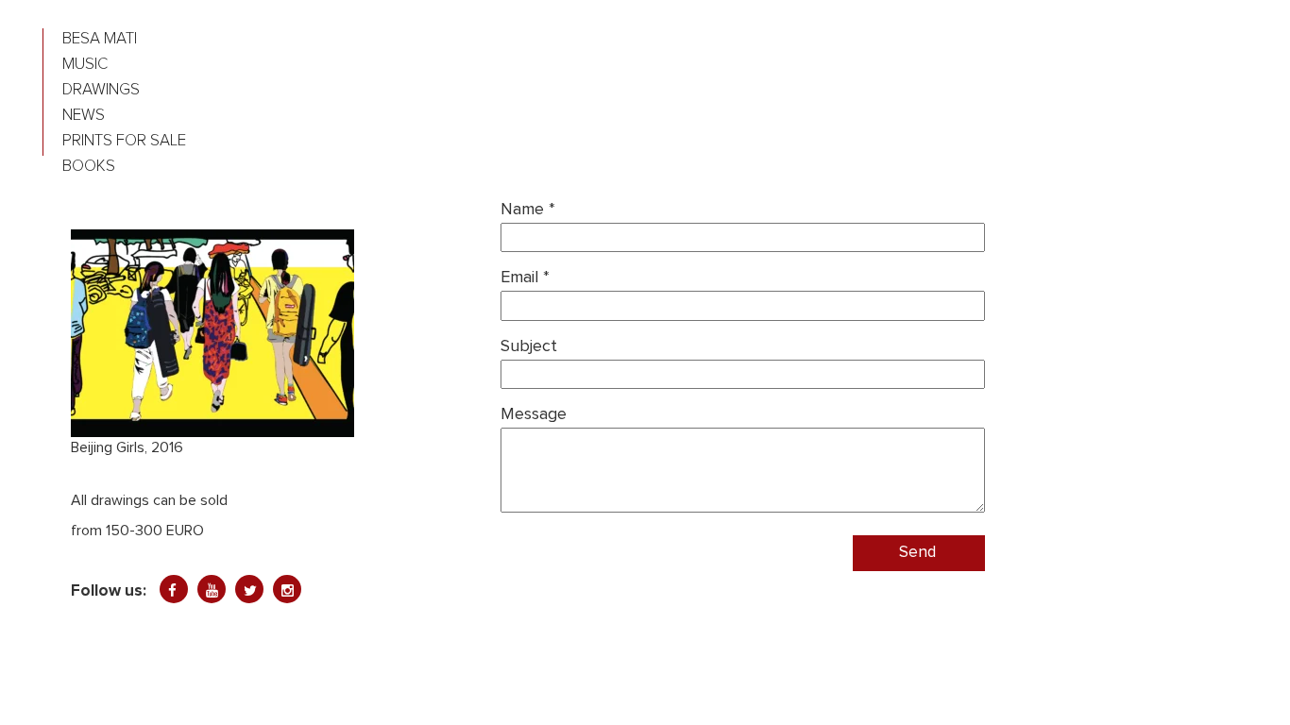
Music (85, 65)
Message (534, 414)
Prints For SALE (124, 141)
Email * (525, 277)
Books (88, 167)
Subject (529, 346)
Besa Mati (99, 39)
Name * (528, 209)
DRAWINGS (101, 90)
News (83, 116)
